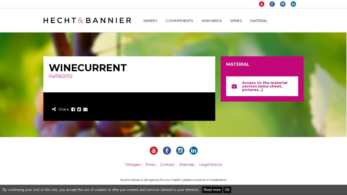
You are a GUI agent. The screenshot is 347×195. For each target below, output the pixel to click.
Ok (227, 190)
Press (150, 164)
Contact (167, 164)
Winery (150, 20)
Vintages (133, 164)
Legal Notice (210, 164)
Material (259, 20)
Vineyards (211, 20)
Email (85, 110)
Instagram (282, 4)
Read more (212, 190)
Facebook (272, 4)
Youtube (261, 4)
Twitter (79, 110)
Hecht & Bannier (87, 20)
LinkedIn (293, 4)
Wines (236, 20)
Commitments (179, 20)
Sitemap (186, 164)
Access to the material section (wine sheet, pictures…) (264, 86)
